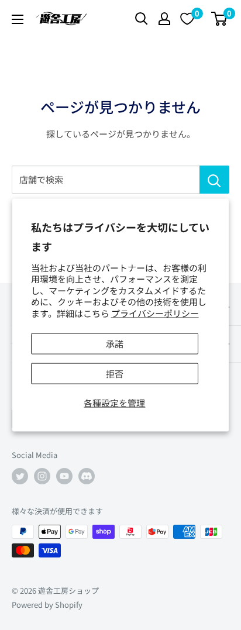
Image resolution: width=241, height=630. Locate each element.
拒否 (114, 373)
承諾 (114, 344)
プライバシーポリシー (155, 313)
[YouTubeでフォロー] (64, 476)
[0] (219, 19)
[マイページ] (164, 18)
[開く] (141, 18)
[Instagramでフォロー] (42, 476)
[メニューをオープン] (17, 19)
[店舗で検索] (214, 180)
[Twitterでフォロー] (20, 476)
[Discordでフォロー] (86, 476)
